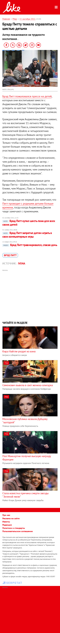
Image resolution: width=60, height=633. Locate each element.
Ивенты (6, 521)
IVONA (21, 263)
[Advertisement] (30, 295)
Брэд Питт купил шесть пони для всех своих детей (28, 222)
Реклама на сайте (11, 518)
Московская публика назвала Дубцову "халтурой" (24, 420)
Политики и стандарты (13, 528)
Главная (6, 18)
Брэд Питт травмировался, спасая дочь (30, 245)
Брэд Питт (10, 255)
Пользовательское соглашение (17, 531)
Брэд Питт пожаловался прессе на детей (27, 96)
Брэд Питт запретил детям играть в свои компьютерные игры (27, 234)
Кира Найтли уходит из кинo (19, 351)
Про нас (6, 515)
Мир (15, 18)
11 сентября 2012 (27, 19)
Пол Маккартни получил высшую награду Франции (26, 457)
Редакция (7, 524)
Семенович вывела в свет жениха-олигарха (27, 385)
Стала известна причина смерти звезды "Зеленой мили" (25, 494)
